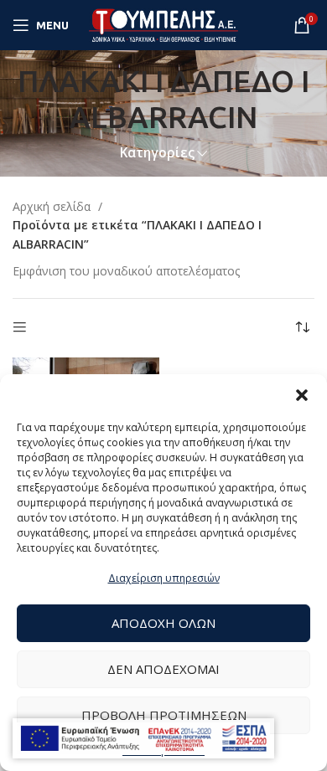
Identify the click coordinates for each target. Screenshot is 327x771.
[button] (301, 395)
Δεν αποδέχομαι (163, 668)
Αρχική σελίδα (53, 206)
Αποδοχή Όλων (163, 622)
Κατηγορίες (157, 152)
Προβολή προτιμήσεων (164, 715)
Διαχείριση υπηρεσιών (164, 578)
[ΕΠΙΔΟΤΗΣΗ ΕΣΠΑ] (143, 738)
